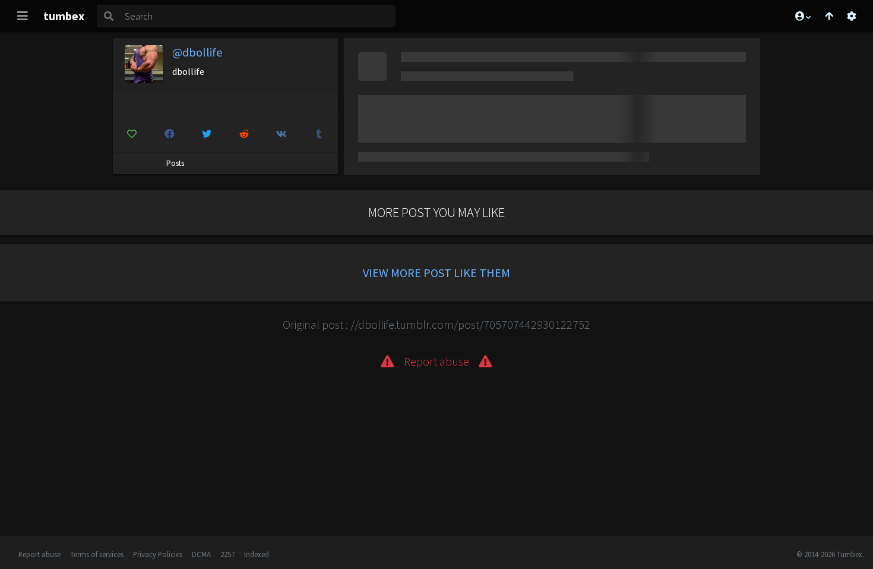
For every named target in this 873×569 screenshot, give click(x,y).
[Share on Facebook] (169, 133)
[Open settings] (851, 16)
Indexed (256, 554)
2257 (227, 554)
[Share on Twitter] (207, 133)
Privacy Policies (157, 554)
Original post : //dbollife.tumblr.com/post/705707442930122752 (436, 324)
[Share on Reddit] (244, 133)
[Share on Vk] (281, 133)
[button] (802, 16)
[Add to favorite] (132, 133)
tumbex (63, 15)
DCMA (201, 554)
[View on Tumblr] (319, 133)
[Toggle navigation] (23, 16)
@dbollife (197, 52)
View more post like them (436, 272)
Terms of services (97, 554)
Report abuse (39, 554)
